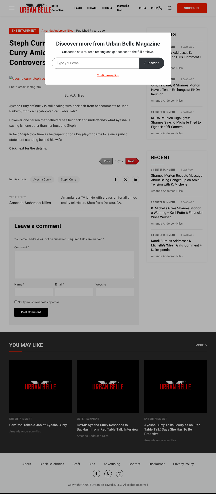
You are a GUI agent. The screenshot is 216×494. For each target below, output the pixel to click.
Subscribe (151, 63)
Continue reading (108, 75)
